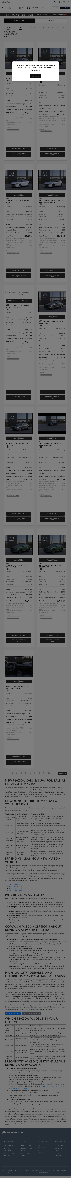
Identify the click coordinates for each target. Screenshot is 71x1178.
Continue (35, 76)
